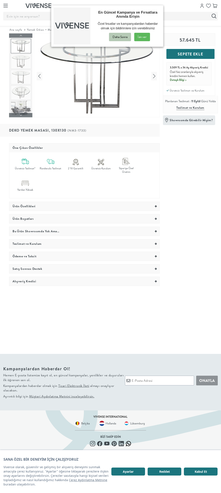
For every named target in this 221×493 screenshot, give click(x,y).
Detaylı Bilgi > (178, 80)
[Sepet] (215, 5)
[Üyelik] (202, 5)
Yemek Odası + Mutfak (42, 29)
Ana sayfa (15, 29)
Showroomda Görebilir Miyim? (191, 120)
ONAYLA (207, 380)
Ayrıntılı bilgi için (48, 396)
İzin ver (142, 37)
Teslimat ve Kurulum (190, 107)
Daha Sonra (120, 37)
